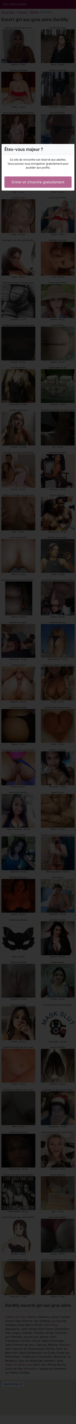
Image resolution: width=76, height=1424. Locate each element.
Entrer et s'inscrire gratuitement (38, 182)
